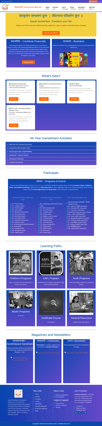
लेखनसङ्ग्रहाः (81, 7)
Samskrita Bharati (33, 7)
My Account (94, 1)
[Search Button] (100, 1)
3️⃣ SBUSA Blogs (74, 84)
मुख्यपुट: (48, 7)
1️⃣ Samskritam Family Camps (17, 84)
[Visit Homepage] (5, 7)
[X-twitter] (82, 412)
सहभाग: (64, 7)
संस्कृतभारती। (19, 7)
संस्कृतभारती (92, 7)
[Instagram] (79, 412)
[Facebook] (76, 412)
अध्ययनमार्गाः (55, 7)
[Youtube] (85, 412)
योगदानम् (72, 7)
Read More (13, 99)
